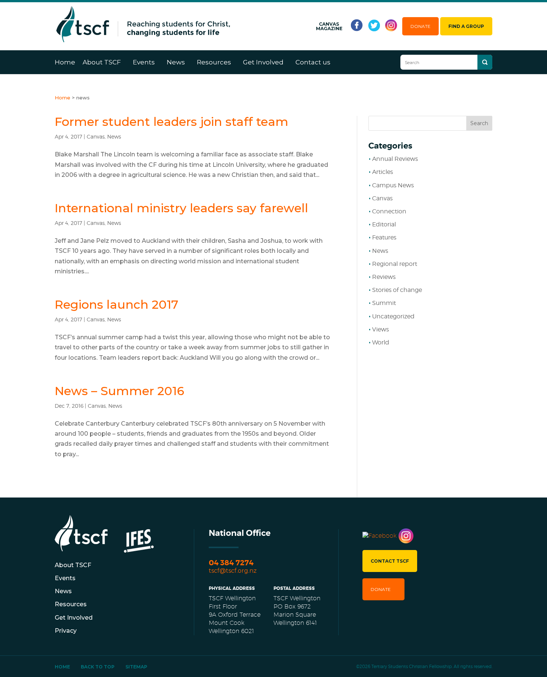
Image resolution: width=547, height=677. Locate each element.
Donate (420, 26)
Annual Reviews (395, 158)
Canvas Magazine (329, 26)
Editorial (384, 224)
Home (65, 62)
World (380, 342)
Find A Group (466, 26)
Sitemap (136, 667)
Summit (384, 302)
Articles (382, 171)
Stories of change (397, 289)
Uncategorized (393, 316)
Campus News (393, 185)
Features (384, 237)
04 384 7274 (231, 563)
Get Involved (263, 62)
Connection (389, 211)
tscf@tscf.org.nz (233, 570)
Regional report (394, 263)
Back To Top (98, 667)
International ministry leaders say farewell (181, 208)
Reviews (384, 276)
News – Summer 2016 (119, 391)
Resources (214, 62)
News (176, 62)
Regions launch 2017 (116, 304)
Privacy (66, 630)
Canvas (96, 136)
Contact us (312, 62)
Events (144, 62)
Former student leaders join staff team (171, 121)
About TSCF (102, 62)
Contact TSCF (390, 561)
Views (380, 329)
